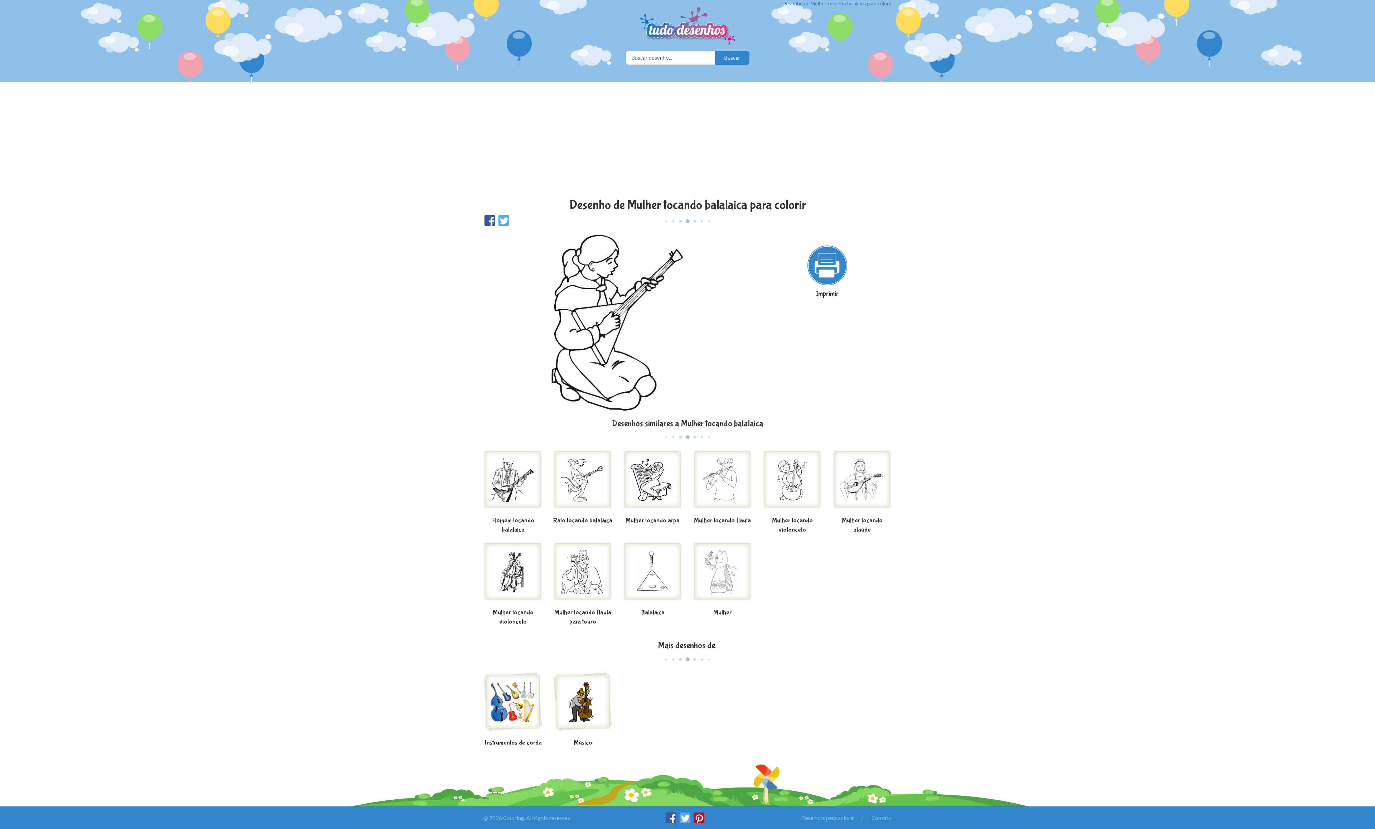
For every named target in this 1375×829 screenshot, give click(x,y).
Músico (583, 743)
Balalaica (653, 612)
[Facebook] (672, 821)
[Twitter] (686, 821)
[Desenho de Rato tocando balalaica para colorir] (582, 482)
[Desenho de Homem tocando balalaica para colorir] (512, 482)
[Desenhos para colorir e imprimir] (687, 27)
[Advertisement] (687, 141)
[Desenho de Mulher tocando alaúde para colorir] (862, 482)
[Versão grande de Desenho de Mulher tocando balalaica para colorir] (617, 322)
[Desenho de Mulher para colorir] (722, 574)
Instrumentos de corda (513, 743)
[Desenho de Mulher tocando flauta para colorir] (722, 482)
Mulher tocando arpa (653, 520)
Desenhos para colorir (827, 818)
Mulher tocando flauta (722, 520)
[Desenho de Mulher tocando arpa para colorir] (652, 482)
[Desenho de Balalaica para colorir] (652, 574)
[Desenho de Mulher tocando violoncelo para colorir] (792, 482)
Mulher (722, 612)
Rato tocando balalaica (582, 520)
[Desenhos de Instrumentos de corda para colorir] (512, 704)
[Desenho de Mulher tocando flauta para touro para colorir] (582, 574)
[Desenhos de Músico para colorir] (582, 704)
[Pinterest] (699, 821)
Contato (882, 818)
